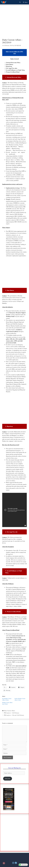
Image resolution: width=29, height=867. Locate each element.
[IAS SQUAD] (4, 2)
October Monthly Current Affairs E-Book (19, 699)
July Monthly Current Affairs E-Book (6, 699)
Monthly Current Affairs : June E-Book (7, 703)
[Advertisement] (14, 23)
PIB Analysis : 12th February (11, 713)
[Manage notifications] (4, 863)
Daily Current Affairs (9, 710)
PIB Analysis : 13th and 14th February (14, 715)
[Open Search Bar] (19, 2)
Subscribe (7, 778)
